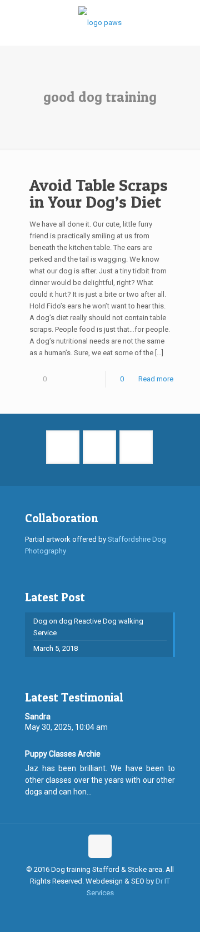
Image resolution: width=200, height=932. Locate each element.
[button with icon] (62, 447)
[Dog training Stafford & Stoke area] (100, 23)
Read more (155, 379)
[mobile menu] (185, 22)
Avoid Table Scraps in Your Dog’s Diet (98, 193)
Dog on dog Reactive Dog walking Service (88, 627)
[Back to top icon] (100, 846)
